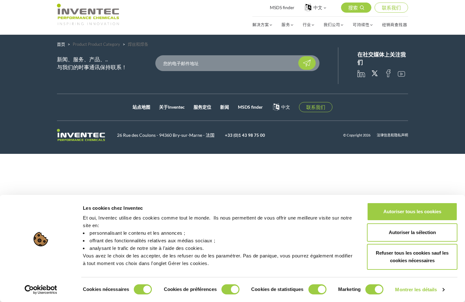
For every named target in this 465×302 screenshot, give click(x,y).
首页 (61, 44)
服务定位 (202, 107)
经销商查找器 (394, 25)
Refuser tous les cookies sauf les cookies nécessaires (412, 256)
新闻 (224, 107)
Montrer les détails (416, 289)
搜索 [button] (353, 7)
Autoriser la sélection (412, 232)
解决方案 (260, 25)
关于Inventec (172, 107)
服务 (286, 25)
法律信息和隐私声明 (392, 135)
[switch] (230, 289)
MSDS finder (282, 7)
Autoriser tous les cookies (412, 211)
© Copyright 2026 (356, 135)
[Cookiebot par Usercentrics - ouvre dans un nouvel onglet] (41, 289)
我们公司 (332, 25)
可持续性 (361, 25)
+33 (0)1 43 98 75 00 (245, 135)
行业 (307, 25)
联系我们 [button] (391, 7)
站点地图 (141, 107)
